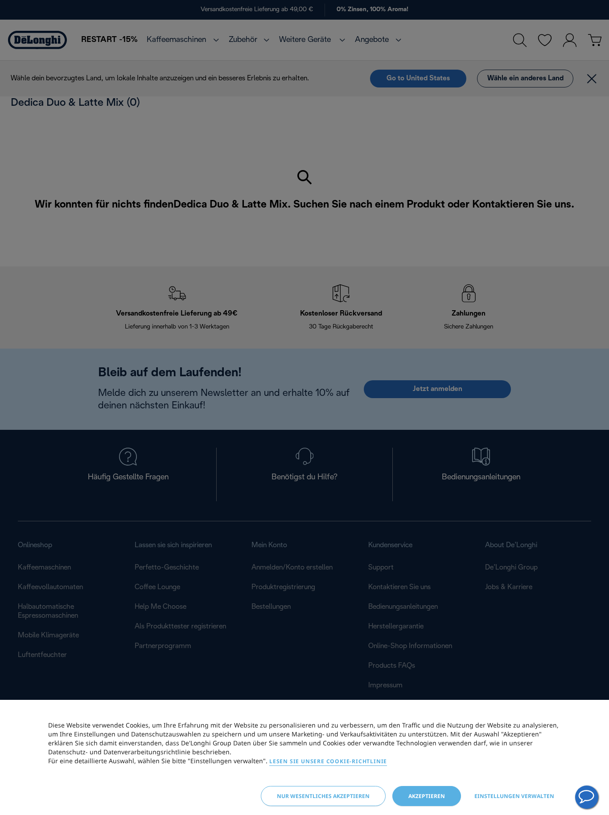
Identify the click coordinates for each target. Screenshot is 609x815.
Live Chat (587, 797)
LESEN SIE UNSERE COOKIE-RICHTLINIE (328, 761)
